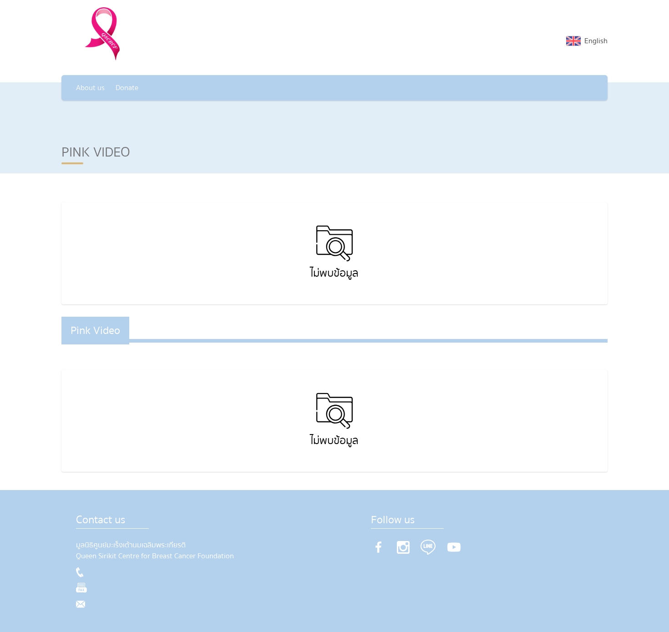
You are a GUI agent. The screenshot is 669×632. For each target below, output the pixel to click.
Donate (127, 88)
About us (90, 88)
